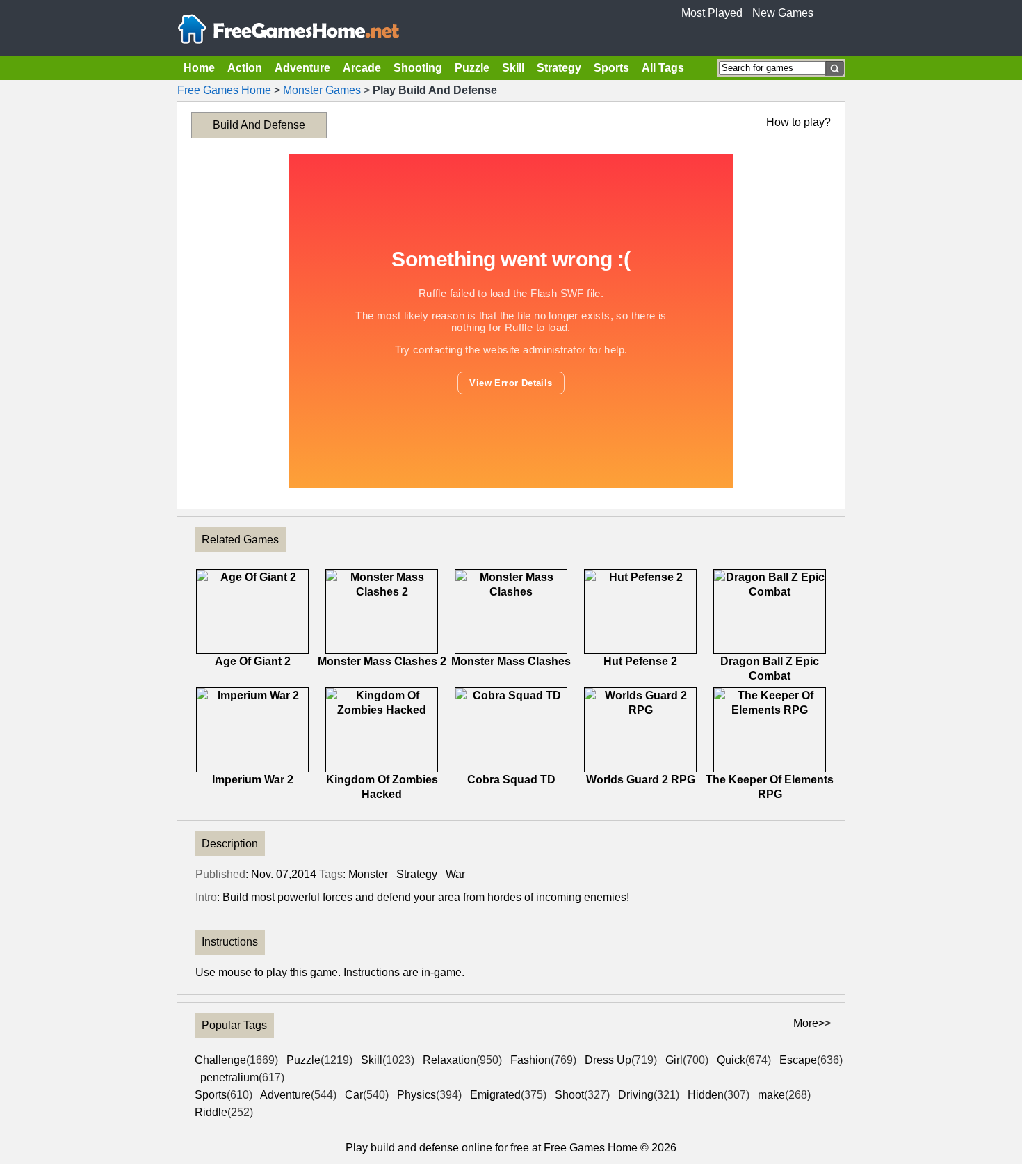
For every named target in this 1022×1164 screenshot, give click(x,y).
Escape (811, 1060)
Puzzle (472, 68)
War (455, 874)
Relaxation (462, 1060)
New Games (782, 13)
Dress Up (621, 1060)
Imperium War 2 (252, 780)
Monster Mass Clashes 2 (382, 661)
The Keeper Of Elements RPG (770, 787)
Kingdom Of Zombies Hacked (382, 787)
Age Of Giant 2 (253, 661)
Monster (368, 874)
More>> (812, 1023)
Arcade (362, 68)
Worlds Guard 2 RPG (640, 780)
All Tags (663, 68)
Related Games (240, 539)
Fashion (543, 1060)
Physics (429, 1095)
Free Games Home (224, 90)
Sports (611, 68)
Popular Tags (234, 1025)
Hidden (718, 1095)
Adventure (302, 68)
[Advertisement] (114, 310)
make (784, 1095)
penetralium (242, 1077)
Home (199, 68)
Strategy (559, 68)
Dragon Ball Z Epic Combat (769, 668)
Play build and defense (402, 1148)
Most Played (712, 13)
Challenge (236, 1060)
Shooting (418, 68)
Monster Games (322, 90)
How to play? (798, 122)
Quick (744, 1060)
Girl (686, 1060)
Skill (513, 68)
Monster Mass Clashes (511, 661)
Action (244, 68)
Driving (648, 1095)
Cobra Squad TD (511, 780)
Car (367, 1095)
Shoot (582, 1095)
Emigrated (508, 1095)
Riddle (224, 1112)
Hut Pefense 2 (640, 661)
